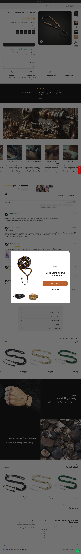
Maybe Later (55, 289)
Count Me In (55, 283)
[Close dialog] (69, 252)
